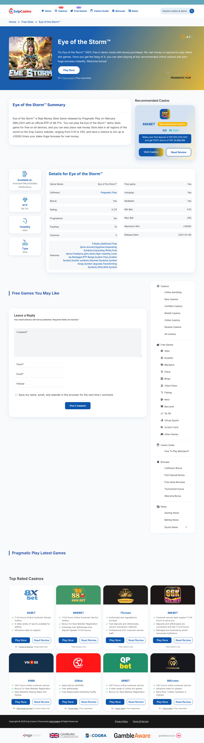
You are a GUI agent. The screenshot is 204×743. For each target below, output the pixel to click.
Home (48, 11)
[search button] (191, 11)
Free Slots (27, 21)
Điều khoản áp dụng (25, 708)
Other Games (171, 434)
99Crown (173, 680)
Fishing (168, 392)
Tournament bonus (174, 489)
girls (86, 253)
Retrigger (77, 257)
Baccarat (169, 406)
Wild (100, 267)
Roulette (168, 358)
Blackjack (169, 364)
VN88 (31, 680)
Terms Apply (120, 708)
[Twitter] (169, 2)
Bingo (167, 378)
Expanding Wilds (102, 250)
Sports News (171, 527)
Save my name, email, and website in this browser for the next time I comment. (66, 394)
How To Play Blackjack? (176, 451)
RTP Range (88, 257)
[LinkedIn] (182, 2)
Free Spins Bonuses (174, 482)
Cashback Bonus (173, 468)
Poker (167, 371)
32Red (78, 680)
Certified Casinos (173, 306)
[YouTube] (173, 2)
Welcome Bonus (172, 496)
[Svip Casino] (20, 11)
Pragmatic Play (109, 192)
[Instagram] (178, 2)
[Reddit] (187, 2)
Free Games (80, 11)
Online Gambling (173, 292)
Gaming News (171, 512)
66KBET (173, 612)
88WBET (78, 612)
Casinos (62, 11)
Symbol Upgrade (93, 263)
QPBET (125, 680)
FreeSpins (78, 253)
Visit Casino (151, 151)
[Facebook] (164, 2)
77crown (125, 612)
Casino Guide (101, 11)
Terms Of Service (26, 647)
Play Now (69, 70)
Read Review (178, 152)
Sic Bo (167, 413)
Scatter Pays (102, 257)
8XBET (31, 612)
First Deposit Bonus (174, 475)
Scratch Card (171, 427)
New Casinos (171, 299)
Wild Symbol (110, 267)
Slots (167, 351)
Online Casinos (172, 320)
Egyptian (100, 247)
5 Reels (96, 243)
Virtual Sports (171, 420)
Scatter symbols (80, 260)
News (135, 11)
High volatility (103, 253)
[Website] (192, 2)
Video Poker (170, 385)
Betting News (171, 519)
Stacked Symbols (99, 260)
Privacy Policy (121, 721)
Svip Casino (54, 721)
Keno (167, 399)
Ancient (91, 247)
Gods (92, 253)
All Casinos (170, 334)
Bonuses (120, 11)
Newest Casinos (172, 327)
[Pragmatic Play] (181, 76)
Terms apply (68, 78)
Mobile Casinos (172, 313)
